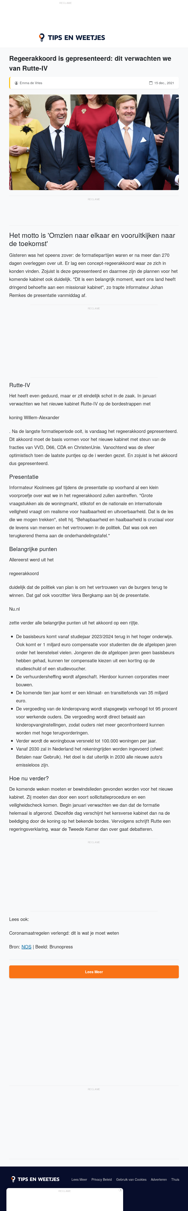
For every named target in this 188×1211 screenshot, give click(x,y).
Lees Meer (94, 971)
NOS (26, 946)
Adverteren (159, 1179)
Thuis (175, 1179)
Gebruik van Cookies (131, 1179)
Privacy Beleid (101, 1179)
